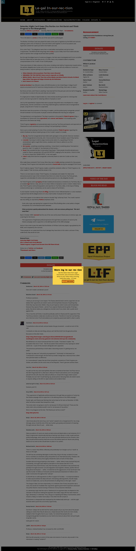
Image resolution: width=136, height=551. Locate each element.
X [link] (82, 268)
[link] (68, 268)
